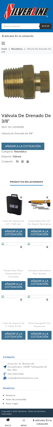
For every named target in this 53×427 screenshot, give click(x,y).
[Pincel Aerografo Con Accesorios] (40, 307)
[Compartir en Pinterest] (27, 161)
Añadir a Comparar (21, 197)
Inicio (4, 49)
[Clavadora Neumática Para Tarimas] (40, 254)
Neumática (16, 49)
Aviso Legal (12, 403)
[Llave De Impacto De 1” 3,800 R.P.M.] (13, 307)
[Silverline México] (26, 11)
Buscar (45, 26)
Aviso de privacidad (16, 399)
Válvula (17, 156)
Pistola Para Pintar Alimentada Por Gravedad (13, 273)
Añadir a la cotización (23, 146)
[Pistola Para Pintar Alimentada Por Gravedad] (13, 254)
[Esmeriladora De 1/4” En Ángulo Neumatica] (40, 205)
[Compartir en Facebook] (17, 161)
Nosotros (10, 395)
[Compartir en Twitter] (22, 161)
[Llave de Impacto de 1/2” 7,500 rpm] (13, 205)
